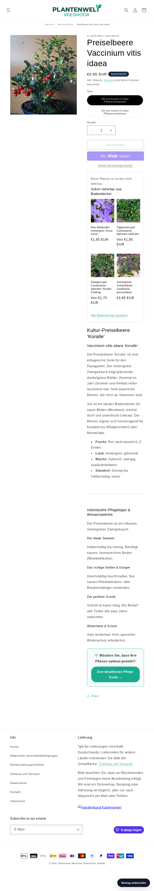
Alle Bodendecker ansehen (109, 315)
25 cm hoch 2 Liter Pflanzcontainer (122, 113)
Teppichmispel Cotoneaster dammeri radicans (128, 231)
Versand (109, 80)
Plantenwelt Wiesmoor (70, 863)
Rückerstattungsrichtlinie (27, 764)
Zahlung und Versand (25, 773)
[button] (8, 10)
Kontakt (15, 792)
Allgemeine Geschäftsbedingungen (34, 755)
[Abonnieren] (77, 829)
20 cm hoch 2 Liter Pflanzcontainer (122, 101)
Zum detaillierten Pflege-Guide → (115, 674)
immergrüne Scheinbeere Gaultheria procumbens (125, 287)
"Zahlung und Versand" (116, 764)
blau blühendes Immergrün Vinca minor (101, 231)
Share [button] (95, 695)
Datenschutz (18, 783)
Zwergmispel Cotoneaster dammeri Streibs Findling (101, 287)
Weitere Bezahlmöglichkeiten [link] (115, 165)
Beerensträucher (65, 24)
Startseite (49, 24)
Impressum (17, 801)
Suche (14, 746)
